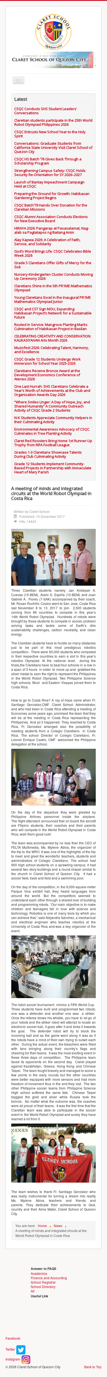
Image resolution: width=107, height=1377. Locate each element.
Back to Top (93, 1366)
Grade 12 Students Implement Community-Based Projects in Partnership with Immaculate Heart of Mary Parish (52, 467)
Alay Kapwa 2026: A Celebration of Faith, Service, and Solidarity (47, 241)
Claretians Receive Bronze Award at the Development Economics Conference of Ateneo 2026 (47, 374)
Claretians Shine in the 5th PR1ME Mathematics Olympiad (53, 287)
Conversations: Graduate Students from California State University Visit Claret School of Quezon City (53, 147)
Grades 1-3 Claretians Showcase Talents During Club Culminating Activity (48, 454)
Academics (39, 1273)
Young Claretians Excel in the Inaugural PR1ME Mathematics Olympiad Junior (52, 299)
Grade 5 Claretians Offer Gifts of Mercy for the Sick (52, 264)
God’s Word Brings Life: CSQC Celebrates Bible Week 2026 (52, 253)
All (33, 1291)
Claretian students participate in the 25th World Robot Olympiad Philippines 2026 (53, 122)
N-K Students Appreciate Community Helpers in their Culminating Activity (53, 419)
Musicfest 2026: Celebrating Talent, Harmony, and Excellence (51, 349)
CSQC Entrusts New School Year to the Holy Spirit (50, 133)
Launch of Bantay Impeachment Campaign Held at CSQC (49, 184)
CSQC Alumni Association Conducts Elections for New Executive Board (51, 218)
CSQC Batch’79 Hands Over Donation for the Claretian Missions (50, 207)
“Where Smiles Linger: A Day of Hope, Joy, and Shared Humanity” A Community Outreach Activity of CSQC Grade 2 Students (52, 406)
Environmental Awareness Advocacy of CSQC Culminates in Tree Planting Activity (51, 431)
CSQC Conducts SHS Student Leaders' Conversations (45, 110)
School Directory (43, 1286)
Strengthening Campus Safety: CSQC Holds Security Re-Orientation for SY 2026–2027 (50, 172)
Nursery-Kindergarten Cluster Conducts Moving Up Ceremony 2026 (53, 276)
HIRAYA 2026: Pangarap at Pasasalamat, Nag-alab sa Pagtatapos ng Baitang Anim (51, 230)
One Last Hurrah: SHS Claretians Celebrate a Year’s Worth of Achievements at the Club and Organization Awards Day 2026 (52, 390)
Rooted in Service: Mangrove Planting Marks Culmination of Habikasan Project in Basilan (51, 326)
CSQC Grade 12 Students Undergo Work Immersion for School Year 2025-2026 (47, 361)
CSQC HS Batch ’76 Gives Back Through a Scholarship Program (47, 161)
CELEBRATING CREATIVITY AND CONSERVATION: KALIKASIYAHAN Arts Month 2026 (52, 338)
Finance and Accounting (49, 1277)
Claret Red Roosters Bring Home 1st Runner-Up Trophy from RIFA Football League (53, 442)
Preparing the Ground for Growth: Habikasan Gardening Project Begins (51, 195)
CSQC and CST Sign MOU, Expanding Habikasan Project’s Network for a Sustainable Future (53, 313)
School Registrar (43, 1282)
